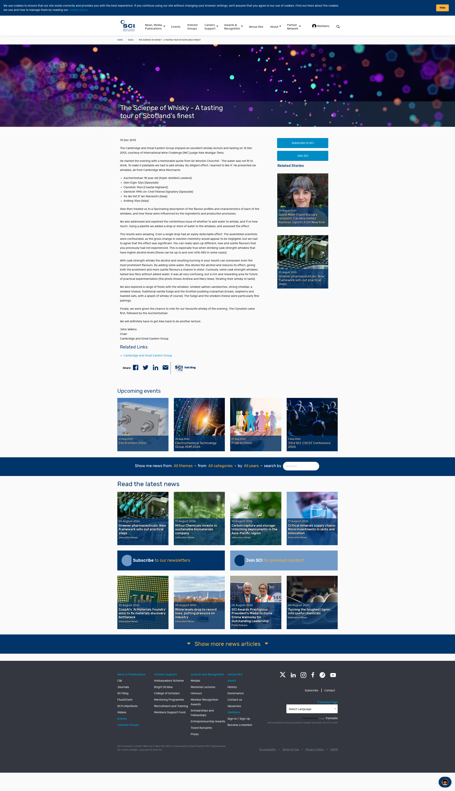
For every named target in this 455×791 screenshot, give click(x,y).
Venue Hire (256, 26)
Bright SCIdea (163, 687)
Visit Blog (190, 367)
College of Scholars (167, 693)
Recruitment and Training (171, 706)
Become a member (240, 725)
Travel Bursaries (201, 727)
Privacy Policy (314, 749)
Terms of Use (290, 749)
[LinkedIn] (293, 675)
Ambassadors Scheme (169, 680)
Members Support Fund (170, 712)
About (274, 26)
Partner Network (292, 27)
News (130, 40)
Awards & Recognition (232, 27)
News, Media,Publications (153, 27)
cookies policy (78, 10)
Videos (121, 712)
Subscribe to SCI (303, 143)
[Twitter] (283, 676)
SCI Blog (123, 693)
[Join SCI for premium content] (240, 560)
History (232, 687)
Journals (123, 687)
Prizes (195, 734)
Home (120, 40)
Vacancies (234, 706)
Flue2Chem (124, 699)
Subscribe (311, 690)
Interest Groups (192, 27)
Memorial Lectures (203, 687)
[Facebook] (313, 675)
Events (175, 26)
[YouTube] (333, 675)
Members (322, 26)
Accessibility (267, 749)
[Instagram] (303, 675)
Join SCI (302, 155)
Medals (195, 680)
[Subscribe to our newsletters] (127, 560)
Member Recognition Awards (204, 702)
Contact (329, 690)
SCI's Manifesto (127, 706)
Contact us (235, 699)
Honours (196, 693)
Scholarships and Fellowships (202, 713)
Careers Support (210, 27)
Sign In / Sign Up (239, 718)
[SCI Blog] (322, 675)
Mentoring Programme (169, 699)
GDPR (334, 749)
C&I (119, 680)
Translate (331, 718)
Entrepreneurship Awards (208, 721)
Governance (236, 693)
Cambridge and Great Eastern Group (148, 355)
